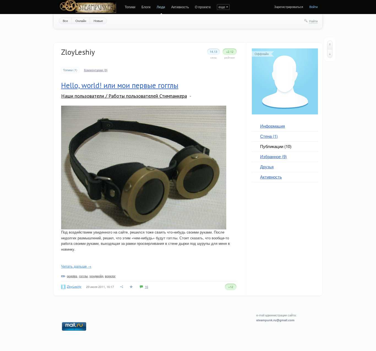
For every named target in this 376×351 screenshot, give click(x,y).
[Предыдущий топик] (330, 44)
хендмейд (96, 276)
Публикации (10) (275, 146)
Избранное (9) (273, 156)
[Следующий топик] (330, 53)
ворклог (110, 276)
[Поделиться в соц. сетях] (122, 287)
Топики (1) (70, 70)
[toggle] (190, 96)
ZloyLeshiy (74, 286)
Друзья (267, 166)
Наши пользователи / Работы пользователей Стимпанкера (124, 96)
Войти (313, 6)
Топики (130, 6)
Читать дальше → (76, 266)
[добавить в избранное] (131, 287)
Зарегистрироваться (288, 6)
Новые (98, 20)
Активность (180, 6)
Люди (161, 6)
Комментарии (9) (96, 70)
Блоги (146, 6)
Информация (272, 126)
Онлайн (80, 20)
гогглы (83, 276)
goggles (72, 276)
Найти (313, 21)
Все (65, 20)
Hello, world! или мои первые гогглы (119, 85)
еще (222, 6)
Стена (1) (269, 136)
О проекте (203, 6)
